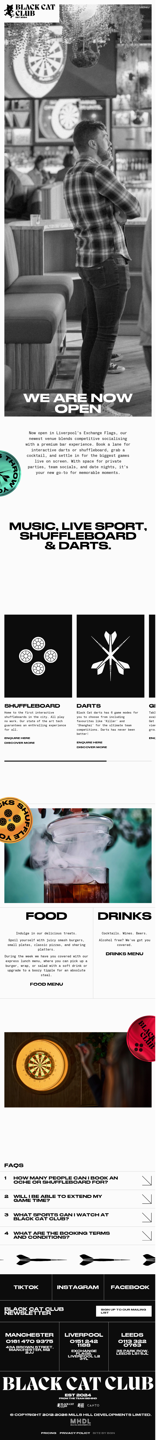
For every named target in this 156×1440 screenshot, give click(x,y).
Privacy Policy (75, 1433)
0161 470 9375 (29, 1341)
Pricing (48, 1433)
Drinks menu (124, 954)
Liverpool (84, 1335)
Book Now (123, 7)
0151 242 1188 (84, 1343)
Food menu (46, 984)
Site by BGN (104, 1433)
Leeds (132, 1335)
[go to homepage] (29, 11)
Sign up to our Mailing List (123, 1311)
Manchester (29, 1335)
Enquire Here (17, 738)
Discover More (19, 743)
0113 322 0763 (132, 1343)
